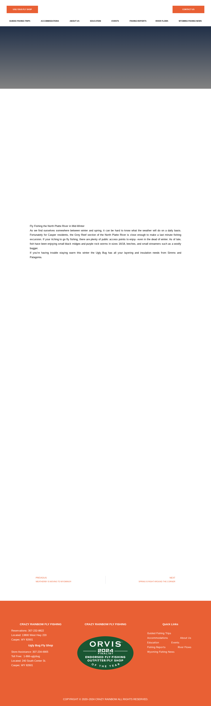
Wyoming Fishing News (160, 651)
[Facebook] (99, 630)
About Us (74, 21)
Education (95, 21)
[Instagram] (108, 630)
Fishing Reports (138, 21)
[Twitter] (103, 630)
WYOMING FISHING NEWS (190, 21)
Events (115, 21)
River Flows (162, 21)
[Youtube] (112, 630)
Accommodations (50, 21)
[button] (20, 21)
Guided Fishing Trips (19, 21)
